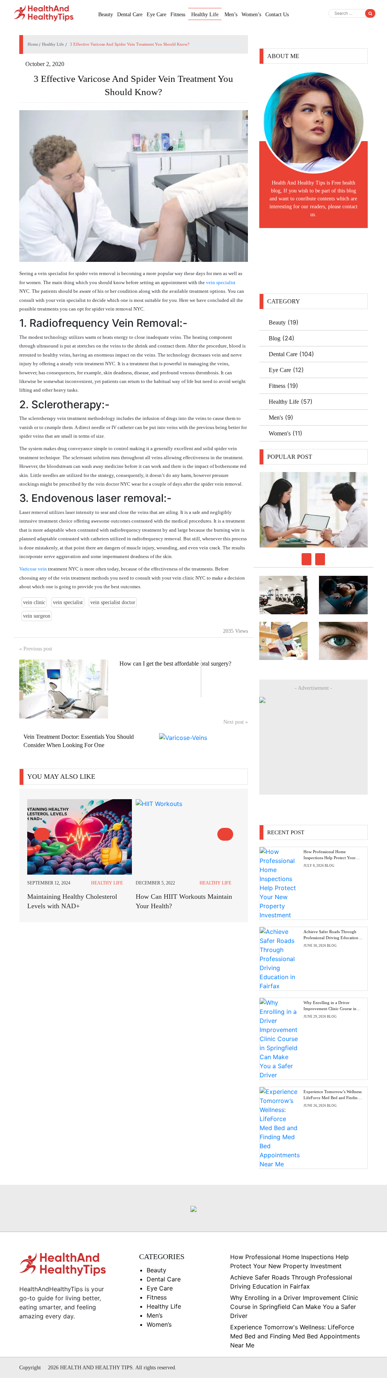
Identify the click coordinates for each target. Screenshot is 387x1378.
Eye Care (156, 14)
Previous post (35, 649)
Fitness (177, 14)
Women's (280, 433)
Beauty (105, 14)
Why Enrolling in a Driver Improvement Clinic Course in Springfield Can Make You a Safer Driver (294, 1307)
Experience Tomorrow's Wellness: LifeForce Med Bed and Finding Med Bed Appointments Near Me (295, 1336)
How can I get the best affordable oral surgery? (175, 663)
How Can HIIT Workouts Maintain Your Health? (184, 901)
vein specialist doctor (112, 602)
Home (33, 44)
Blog (274, 338)
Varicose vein (33, 569)
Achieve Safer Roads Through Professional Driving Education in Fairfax (333, 937)
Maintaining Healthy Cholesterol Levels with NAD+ (72, 901)
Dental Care (129, 14)
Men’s (230, 14)
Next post (235, 722)
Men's (276, 417)
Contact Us (277, 14)
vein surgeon (36, 616)
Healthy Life (204, 14)
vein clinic (34, 602)
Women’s (251, 14)
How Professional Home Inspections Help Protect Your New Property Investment (329, 857)
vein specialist (220, 282)
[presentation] (42, 834)
